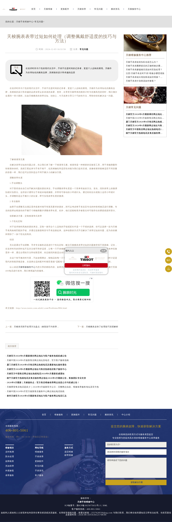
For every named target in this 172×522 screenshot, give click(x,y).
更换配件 (65, 9)
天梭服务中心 (134, 9)
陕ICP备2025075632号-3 (89, 505)
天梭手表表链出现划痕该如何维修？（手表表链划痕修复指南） (145, 77)
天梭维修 (48, 9)
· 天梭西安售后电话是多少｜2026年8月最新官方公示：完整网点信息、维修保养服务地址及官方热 (52, 387)
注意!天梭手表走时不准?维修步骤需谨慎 (145, 73)
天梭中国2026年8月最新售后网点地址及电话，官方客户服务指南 (145, 118)
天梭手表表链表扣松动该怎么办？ (142, 62)
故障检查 (9, 461)
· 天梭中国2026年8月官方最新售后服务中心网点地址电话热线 (34, 391)
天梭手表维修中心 (24, 22)
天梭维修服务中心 (26, 267)
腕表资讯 (115, 9)
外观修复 (9, 471)
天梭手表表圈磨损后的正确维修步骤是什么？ (145, 66)
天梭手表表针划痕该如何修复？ (141, 81)
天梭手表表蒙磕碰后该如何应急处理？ (144, 69)
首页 (33, 9)
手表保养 (39, 457)
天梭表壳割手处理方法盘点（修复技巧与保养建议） (38, 327)
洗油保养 (9, 466)
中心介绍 (126, 415)
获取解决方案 (137, 482)
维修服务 (58, 415)
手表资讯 (39, 471)
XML (105, 505)
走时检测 (9, 452)
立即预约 (86, 265)
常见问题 (98, 9)
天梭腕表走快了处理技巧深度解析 (102, 327)
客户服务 (39, 475)
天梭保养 (81, 9)
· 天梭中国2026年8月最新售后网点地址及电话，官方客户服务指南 (37, 360)
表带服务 (9, 475)
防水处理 (9, 457)
